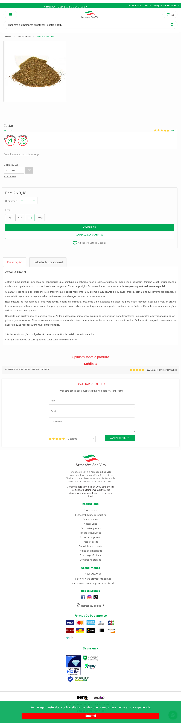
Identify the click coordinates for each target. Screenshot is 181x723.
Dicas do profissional (90, 555)
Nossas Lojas (90, 524)
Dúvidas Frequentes (91, 528)
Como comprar (90, 519)
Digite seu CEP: (11, 164)
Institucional (90, 504)
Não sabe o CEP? (10, 177)
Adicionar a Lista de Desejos (92, 242)
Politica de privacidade (90, 551)
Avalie (174, 130)
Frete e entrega (90, 542)
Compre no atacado (165, 5)
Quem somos (90, 510)
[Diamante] (73, 665)
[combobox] (81, 439)
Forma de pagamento (90, 537)
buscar (172, 24)
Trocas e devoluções (90, 533)
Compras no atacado (90, 560)
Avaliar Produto (120, 438)
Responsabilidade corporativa (90, 515)
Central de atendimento (91, 546)
